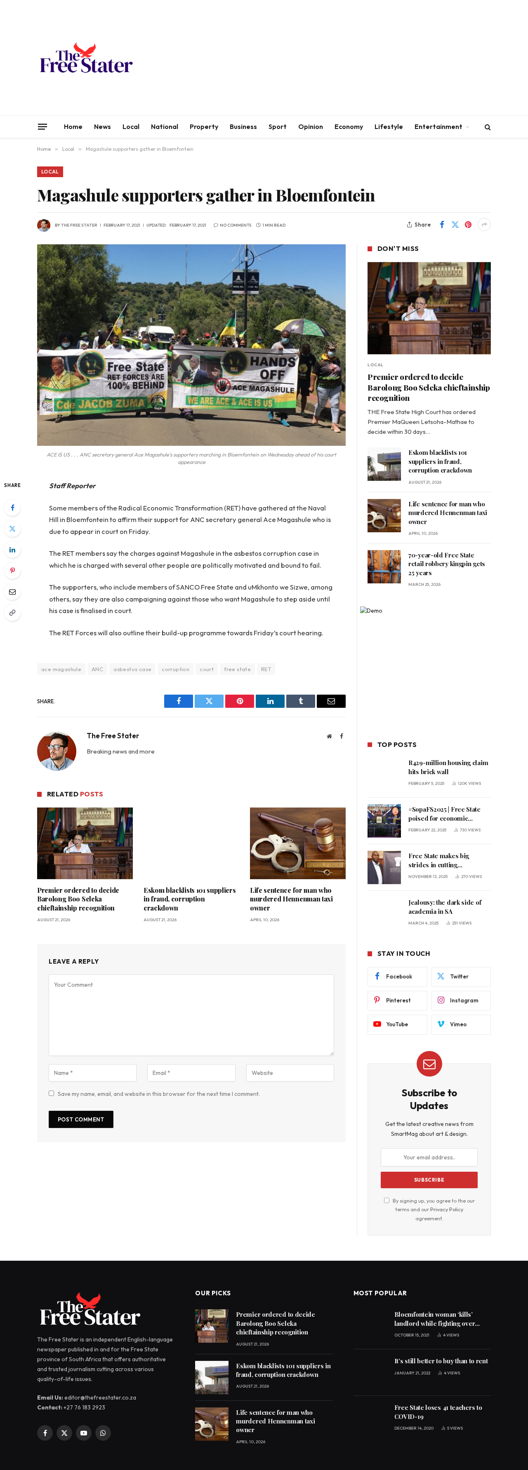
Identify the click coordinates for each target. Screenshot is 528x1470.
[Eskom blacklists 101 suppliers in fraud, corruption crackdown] (191, 843)
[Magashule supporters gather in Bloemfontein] (191, 345)
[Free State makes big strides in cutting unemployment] (384, 867)
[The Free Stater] (85, 57)
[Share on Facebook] (442, 224)
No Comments (235, 225)
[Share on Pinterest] (468, 224)
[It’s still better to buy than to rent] (370, 1372)
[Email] (12, 591)
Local (131, 126)
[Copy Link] (12, 612)
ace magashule (61, 669)
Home (73, 126)
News (102, 126)
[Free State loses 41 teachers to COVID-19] (370, 1419)
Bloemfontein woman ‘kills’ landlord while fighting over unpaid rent (434, 1319)
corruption (175, 669)
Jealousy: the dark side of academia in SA (444, 906)
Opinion (310, 126)
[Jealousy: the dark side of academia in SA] (384, 914)
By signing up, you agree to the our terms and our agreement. (433, 1209)
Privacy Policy (446, 1209)
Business (243, 126)
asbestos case (132, 669)
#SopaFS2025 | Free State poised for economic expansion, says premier (444, 814)
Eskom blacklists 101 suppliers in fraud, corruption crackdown (190, 899)
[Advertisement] (341, 57)
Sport (278, 126)
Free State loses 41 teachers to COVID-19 (438, 1411)
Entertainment (438, 126)
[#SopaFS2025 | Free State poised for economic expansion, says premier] (384, 821)
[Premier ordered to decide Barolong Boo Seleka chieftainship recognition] (85, 843)
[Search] (487, 126)
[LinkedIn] (12, 549)
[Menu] (42, 126)
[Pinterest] (12, 570)
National (164, 126)
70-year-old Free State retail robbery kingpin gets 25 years (446, 564)
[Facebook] (12, 507)
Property (204, 126)
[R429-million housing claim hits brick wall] (384, 774)
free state (237, 669)
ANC (97, 669)
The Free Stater (79, 225)
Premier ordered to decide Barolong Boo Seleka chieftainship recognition (78, 899)
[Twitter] (12, 528)
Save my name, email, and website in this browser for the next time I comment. (159, 1094)
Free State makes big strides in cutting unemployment (438, 860)
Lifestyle (389, 126)
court (207, 669)
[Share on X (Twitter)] (455, 224)
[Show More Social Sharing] (484, 224)
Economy (349, 126)
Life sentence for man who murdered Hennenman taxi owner (291, 899)
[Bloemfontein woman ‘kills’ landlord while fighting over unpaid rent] (370, 1326)
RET (266, 669)
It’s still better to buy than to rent (441, 1361)
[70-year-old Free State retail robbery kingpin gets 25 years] (384, 566)
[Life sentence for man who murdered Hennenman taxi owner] (298, 843)
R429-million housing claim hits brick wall (448, 766)
